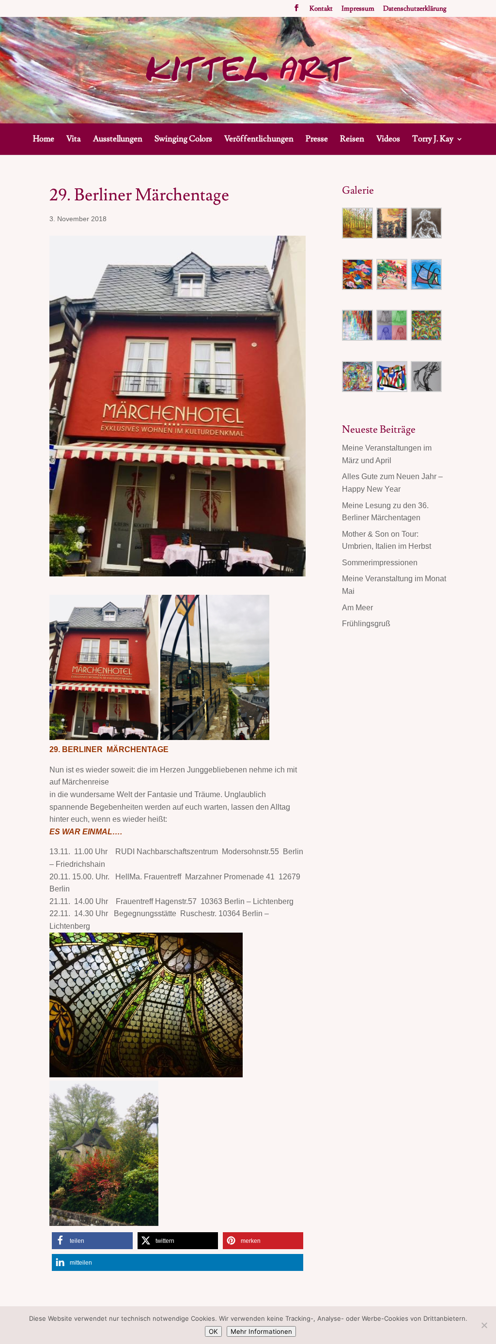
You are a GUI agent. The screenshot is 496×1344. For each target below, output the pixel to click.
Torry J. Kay (432, 140)
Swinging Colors (183, 140)
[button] (92, 1240)
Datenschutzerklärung (415, 9)
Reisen (352, 140)
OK (213, 1331)
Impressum (357, 9)
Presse (317, 140)
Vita (73, 140)
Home (43, 140)
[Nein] (484, 1325)
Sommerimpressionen (380, 563)
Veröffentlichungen (259, 140)
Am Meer (357, 608)
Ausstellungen (117, 140)
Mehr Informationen (261, 1331)
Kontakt (321, 9)
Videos (388, 140)
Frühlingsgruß (366, 623)
